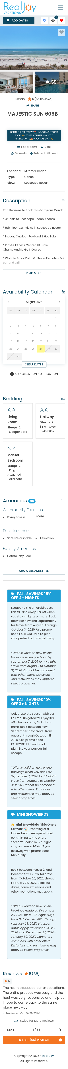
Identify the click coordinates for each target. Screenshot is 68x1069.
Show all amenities (34, 571)
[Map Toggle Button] (44, 20)
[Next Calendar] (60, 302)
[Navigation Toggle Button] (60, 7)
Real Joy (48, 1056)
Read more (34, 273)
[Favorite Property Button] (61, 32)
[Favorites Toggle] (61, 20)
